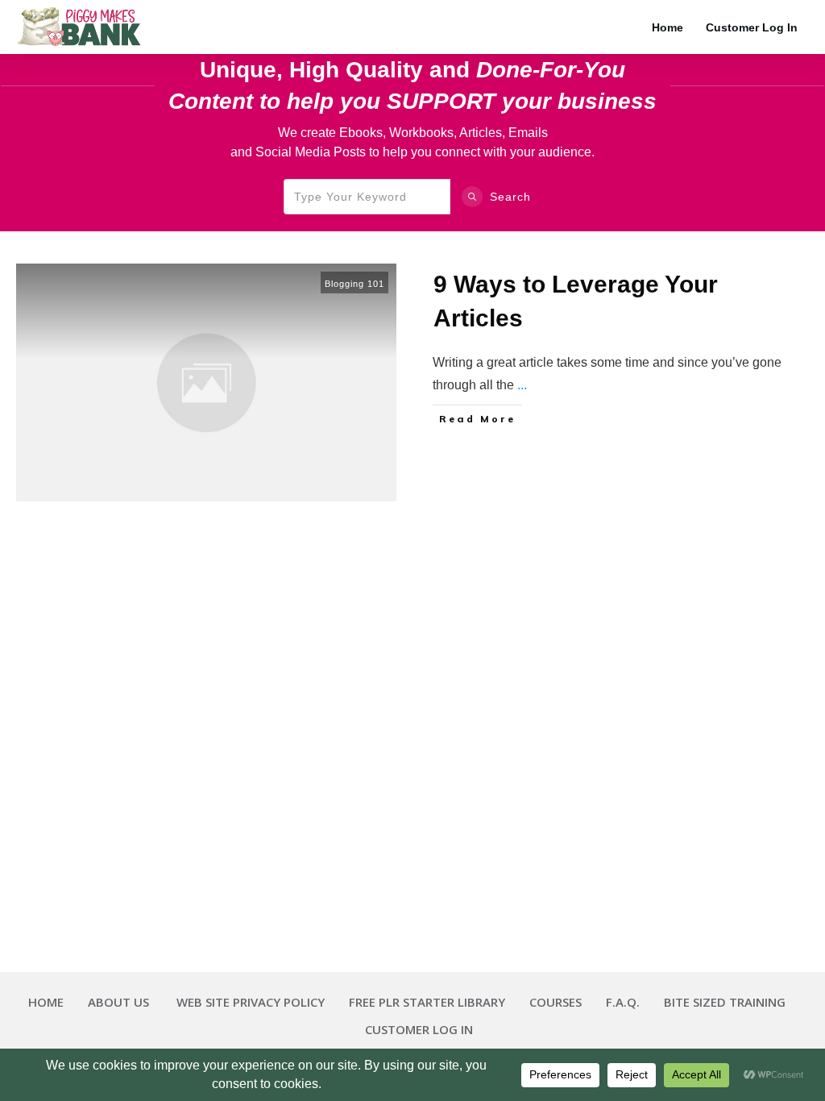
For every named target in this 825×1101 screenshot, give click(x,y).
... (522, 385)
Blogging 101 (354, 284)
